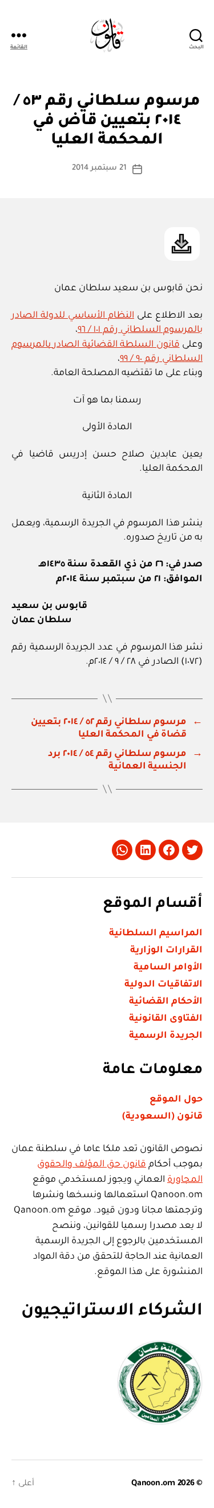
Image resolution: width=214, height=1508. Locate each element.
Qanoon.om (153, 1484)
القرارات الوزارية (166, 951)
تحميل (182, 244)
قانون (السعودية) (162, 1117)
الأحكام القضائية (166, 1002)
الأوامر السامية (168, 968)
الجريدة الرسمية (166, 1036)
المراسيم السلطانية (156, 933)
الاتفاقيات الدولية (163, 985)
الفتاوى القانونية (166, 1019)
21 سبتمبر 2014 (99, 168)
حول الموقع (176, 1100)
